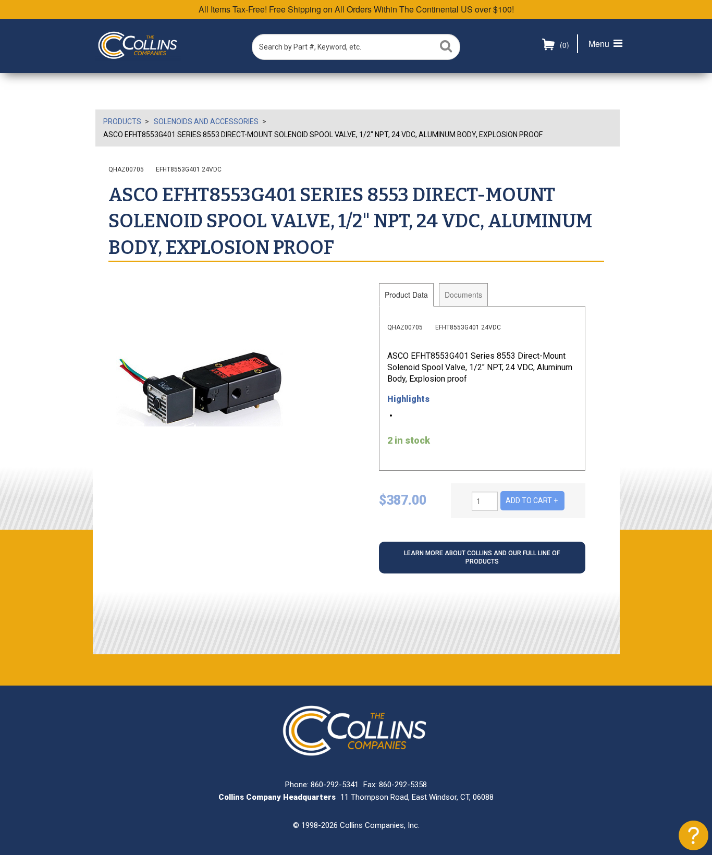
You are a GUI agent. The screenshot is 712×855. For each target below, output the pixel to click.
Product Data (406, 294)
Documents (463, 294)
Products (122, 121)
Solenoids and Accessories (206, 121)
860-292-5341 (335, 784)
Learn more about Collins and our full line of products (482, 557)
